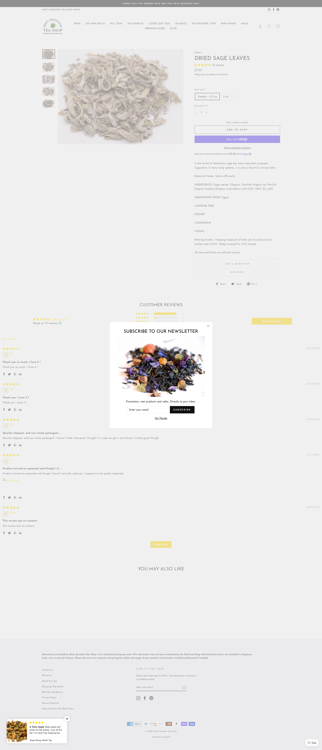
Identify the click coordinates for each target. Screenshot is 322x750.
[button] (67, 718)
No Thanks (161, 418)
